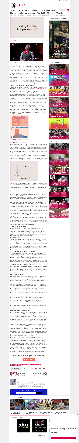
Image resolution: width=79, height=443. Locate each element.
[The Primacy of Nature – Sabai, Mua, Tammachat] (59, 153)
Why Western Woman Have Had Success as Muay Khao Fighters (57, 116)
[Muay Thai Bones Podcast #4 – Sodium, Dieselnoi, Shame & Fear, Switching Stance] (59, 207)
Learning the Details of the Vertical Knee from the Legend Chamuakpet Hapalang (58, 93)
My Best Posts (14, 365)
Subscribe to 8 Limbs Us (29, 390)
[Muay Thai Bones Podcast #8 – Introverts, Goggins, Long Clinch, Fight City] (59, 196)
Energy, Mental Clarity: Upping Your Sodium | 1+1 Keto (58, 216)
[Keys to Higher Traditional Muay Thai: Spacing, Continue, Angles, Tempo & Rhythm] (59, 128)
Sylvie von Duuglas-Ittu (15, 40)
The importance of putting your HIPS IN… (31, 413)
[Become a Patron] (59, 59)
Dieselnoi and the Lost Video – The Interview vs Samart (58, 162)
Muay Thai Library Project (44, 10)
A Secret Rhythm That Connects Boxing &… (15, 413)
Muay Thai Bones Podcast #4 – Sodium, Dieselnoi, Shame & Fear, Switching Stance (58, 204)
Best (54, 141)
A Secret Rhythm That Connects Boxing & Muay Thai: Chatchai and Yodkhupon (58, 72)
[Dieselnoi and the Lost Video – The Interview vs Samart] (59, 164)
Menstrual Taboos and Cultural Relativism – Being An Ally (18, 374)
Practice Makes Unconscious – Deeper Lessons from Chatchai (57, 137)
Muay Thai (38, 364)
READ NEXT (45, 372)
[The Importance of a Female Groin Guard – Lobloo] (59, 106)
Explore (21, 10)
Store (53, 10)
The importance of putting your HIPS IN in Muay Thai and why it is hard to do (58, 83)
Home (12, 10)
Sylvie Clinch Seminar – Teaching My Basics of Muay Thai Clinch (58, 173)
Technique (20, 365)
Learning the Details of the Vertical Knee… (46, 413)
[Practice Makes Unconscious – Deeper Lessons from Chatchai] (59, 139)
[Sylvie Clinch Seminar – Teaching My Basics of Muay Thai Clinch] (59, 175)
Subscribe (12, 1)
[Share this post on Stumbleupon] (40, 369)
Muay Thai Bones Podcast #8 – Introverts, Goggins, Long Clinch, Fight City (58, 194)
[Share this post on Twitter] (28, 369)
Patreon (17, 1)
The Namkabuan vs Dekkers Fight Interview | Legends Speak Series (58, 184)
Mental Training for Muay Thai (29, 364)
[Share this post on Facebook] (24, 369)
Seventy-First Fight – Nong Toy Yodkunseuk (40, 374)
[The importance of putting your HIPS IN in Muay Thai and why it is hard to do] (59, 85)
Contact (20, 1)
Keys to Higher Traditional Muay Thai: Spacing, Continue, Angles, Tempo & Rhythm (58, 126)
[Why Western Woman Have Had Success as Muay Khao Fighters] (59, 117)
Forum (26, 10)
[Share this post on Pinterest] (36, 369)
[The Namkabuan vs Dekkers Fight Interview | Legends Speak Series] (59, 185)
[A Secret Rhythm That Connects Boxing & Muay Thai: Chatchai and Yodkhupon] (59, 74)
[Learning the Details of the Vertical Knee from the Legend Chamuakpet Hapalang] (59, 96)
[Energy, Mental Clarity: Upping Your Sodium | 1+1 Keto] (59, 218)
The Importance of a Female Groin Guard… (61, 413)
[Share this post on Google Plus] (32, 369)
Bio (16, 10)
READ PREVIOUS (13, 372)
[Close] (77, 414)
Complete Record (33, 10)
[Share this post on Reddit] (44, 369)
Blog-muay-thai (19, 364)
